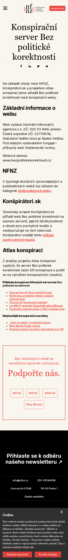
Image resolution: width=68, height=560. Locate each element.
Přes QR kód (34, 404)
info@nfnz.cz (20, 480)
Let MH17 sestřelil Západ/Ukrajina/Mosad (36, 305)
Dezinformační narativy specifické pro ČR (36, 329)
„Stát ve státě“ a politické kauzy (30, 322)
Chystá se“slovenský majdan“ (28, 302)
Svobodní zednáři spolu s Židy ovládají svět (37, 309)
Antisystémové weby (34, 191)
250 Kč (16, 393)
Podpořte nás (57, 8)
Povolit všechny (48, 554)
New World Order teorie (24, 326)
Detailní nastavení (17, 554)
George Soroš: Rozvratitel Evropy (30, 292)
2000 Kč (50, 393)
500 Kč (33, 393)
